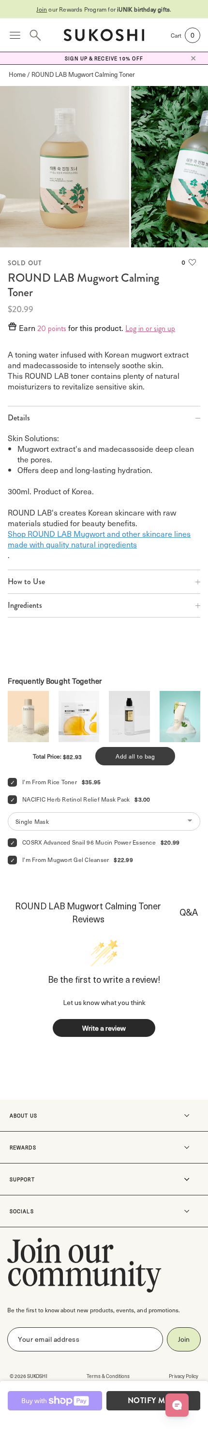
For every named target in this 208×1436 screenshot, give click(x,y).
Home (17, 74)
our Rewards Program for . (103, 9)
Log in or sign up (150, 328)
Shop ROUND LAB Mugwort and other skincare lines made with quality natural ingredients (99, 538)
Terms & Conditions (108, 1375)
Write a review (104, 1028)
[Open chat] (177, 1405)
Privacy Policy (183, 1375)
